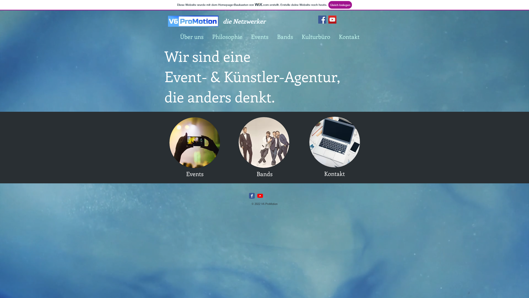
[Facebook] (322, 20)
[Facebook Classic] (252, 196)
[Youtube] (260, 196)
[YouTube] (332, 20)
